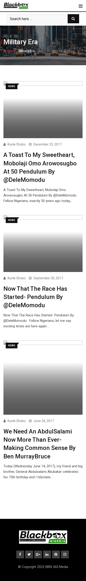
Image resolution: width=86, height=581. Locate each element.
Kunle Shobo (17, 144)
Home (11, 51)
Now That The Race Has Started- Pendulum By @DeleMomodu (35, 297)
